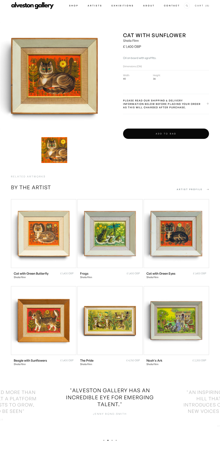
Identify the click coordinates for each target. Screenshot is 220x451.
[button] (187, 5)
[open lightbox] (54, 75)
